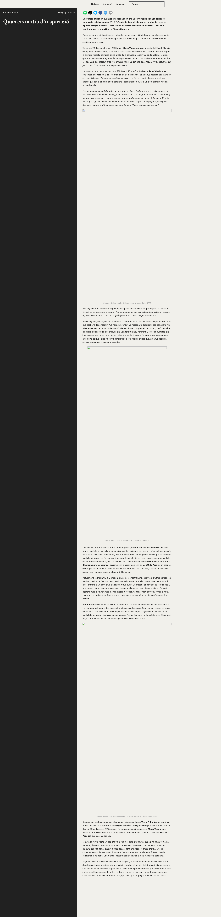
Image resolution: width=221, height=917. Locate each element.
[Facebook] (100, 13)
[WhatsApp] (85, 13)
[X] (90, 13)
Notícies (95, 4)
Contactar (120, 4)
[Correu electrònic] (111, 13)
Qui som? (107, 4)
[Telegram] (105, 13)
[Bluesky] (95, 13)
